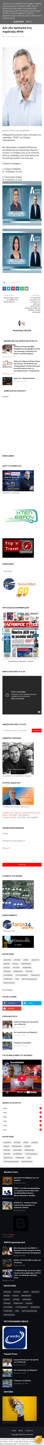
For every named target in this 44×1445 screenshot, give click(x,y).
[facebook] (11, 1003)
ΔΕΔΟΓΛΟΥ (35, 960)
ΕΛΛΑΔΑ (15, 964)
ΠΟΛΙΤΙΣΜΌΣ (8, 975)
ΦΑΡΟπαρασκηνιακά (29, 979)
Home (14, 1431)
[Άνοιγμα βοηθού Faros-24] (38, 1439)
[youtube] (11, 1008)
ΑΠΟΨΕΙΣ (17, 960)
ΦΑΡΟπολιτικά (9, 983)
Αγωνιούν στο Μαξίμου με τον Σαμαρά (26, 1179)
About (21, 1431)
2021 (22, 1130)
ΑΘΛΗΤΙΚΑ (7, 960)
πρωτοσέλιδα (13, 661)
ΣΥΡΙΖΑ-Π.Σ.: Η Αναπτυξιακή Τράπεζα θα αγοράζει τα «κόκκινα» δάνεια (25, 1205)
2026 (22, 1108)
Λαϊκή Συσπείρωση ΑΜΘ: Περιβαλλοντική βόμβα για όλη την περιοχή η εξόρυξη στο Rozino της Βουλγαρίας (27, 350)
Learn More (18, 22)
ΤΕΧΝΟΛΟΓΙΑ (35, 975)
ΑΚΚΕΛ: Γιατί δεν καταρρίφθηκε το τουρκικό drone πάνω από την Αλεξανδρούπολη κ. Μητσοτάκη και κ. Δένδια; (27, 1191)
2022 (22, 1125)
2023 (22, 1121)
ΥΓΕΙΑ (17, 979)
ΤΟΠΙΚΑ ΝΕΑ (8, 979)
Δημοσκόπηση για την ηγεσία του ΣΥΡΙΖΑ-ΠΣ (26, 1023)
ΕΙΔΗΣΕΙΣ (7, 964)
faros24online (28, 1434)
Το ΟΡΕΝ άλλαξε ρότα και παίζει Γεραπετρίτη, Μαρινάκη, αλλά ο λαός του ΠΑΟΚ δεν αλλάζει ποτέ (27, 1274)
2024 (22, 1117)
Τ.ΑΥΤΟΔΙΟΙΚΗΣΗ (14, 282)
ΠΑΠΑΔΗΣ (7, 971)
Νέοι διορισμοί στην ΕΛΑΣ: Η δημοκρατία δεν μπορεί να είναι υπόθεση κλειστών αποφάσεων (27, 1250)
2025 (22, 1112)
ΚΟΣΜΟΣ (7, 968)
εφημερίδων (23, 661)
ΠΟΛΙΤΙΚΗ (29, 971)
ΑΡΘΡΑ (25, 960)
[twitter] (32, 1003)
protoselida (31, 661)
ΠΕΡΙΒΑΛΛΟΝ (18, 971)
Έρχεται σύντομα (9, 817)
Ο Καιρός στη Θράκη (22, 1043)
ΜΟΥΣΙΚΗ (16, 968)
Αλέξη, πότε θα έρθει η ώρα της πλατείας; (27, 1261)
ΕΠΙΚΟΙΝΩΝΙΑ (26, 964)
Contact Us (29, 1431)
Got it (29, 22)
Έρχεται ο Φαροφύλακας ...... (26, 378)
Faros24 (7, 37)
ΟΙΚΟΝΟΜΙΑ (26, 968)
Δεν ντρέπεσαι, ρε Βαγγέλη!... (26, 1032)
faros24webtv (7, 990)
